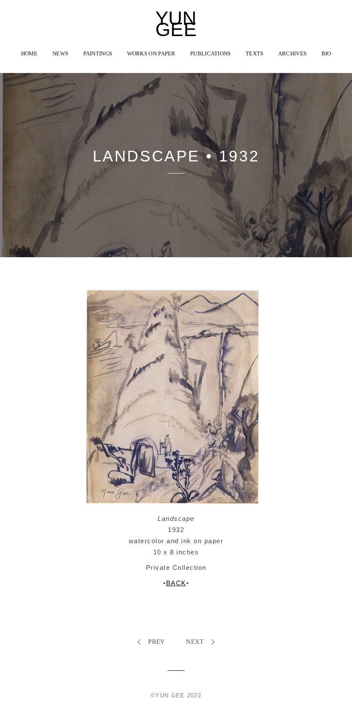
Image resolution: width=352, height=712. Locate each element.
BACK (176, 583)
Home (29, 53)
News (60, 53)
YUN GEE (176, 24)
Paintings (97, 53)
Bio (326, 53)
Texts (255, 53)
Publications (210, 53)
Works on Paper (151, 53)
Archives (292, 53)
